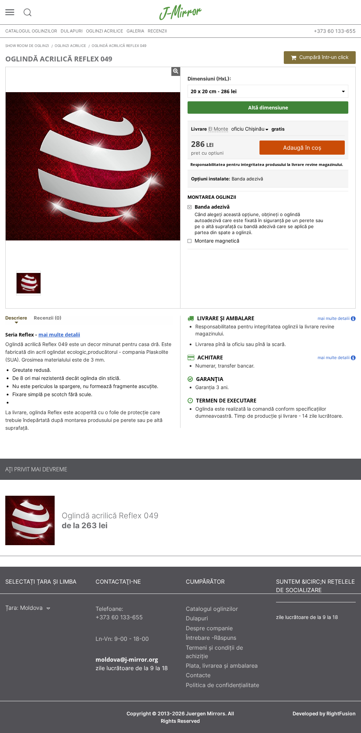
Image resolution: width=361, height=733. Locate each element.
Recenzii (157, 31)
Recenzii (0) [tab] (47, 318)
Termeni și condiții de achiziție (214, 652)
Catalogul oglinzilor (31, 31)
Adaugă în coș (302, 147)
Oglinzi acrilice (104, 31)
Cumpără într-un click (323, 57)
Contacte (198, 675)
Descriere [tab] (16, 318)
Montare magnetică (217, 240)
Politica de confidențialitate (222, 685)
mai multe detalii (59, 334)
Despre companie (209, 628)
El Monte (218, 129)
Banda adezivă (212, 206)
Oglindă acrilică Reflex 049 (110, 515)
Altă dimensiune (268, 107)
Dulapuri (71, 31)
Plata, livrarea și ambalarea (222, 665)
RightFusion (341, 713)
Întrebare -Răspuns (211, 637)
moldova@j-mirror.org (127, 659)
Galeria (135, 31)
